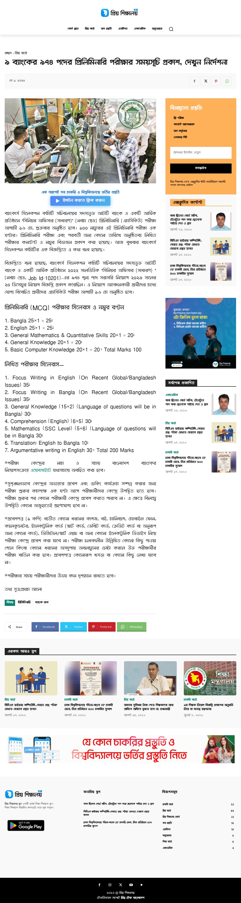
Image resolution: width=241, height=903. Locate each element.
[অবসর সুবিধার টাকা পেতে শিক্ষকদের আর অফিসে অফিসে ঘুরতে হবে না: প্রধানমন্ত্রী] (150, 678)
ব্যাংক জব (41, 602)
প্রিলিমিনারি (24, 602)
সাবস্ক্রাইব (200, 168)
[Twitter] (205, 81)
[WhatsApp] (227, 81)
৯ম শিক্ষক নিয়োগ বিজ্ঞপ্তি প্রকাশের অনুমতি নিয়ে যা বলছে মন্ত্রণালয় (208, 707)
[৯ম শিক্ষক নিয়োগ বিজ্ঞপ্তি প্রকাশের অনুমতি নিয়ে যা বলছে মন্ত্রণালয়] (210, 678)
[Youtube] (131, 885)
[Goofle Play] (142, 885)
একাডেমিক (171, 395)
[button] (171, 29)
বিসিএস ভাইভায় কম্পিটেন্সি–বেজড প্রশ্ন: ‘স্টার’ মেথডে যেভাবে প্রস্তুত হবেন (186, 245)
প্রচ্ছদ (8, 53)
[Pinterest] (216, 81)
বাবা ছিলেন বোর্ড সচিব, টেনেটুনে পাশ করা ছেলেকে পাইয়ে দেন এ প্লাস (186, 220)
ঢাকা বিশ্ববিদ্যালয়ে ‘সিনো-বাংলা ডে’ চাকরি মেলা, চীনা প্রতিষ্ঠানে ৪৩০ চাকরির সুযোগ (188, 270)
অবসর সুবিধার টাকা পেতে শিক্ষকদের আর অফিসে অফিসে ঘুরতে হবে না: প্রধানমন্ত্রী (148, 707)
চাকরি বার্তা (171, 453)
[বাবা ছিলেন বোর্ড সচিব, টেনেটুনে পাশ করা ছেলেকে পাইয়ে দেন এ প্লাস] (221, 221)
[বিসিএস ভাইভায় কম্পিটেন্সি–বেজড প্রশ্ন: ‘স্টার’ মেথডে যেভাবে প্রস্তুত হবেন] (221, 246)
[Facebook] (194, 81)
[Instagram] (110, 885)
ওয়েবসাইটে (41, 471)
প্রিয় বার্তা (21, 53)
